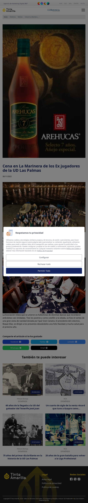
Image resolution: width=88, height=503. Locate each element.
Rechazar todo (44, 264)
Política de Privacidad (45, 251)
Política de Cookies (73, 249)
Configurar (44, 257)
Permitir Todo (44, 270)
